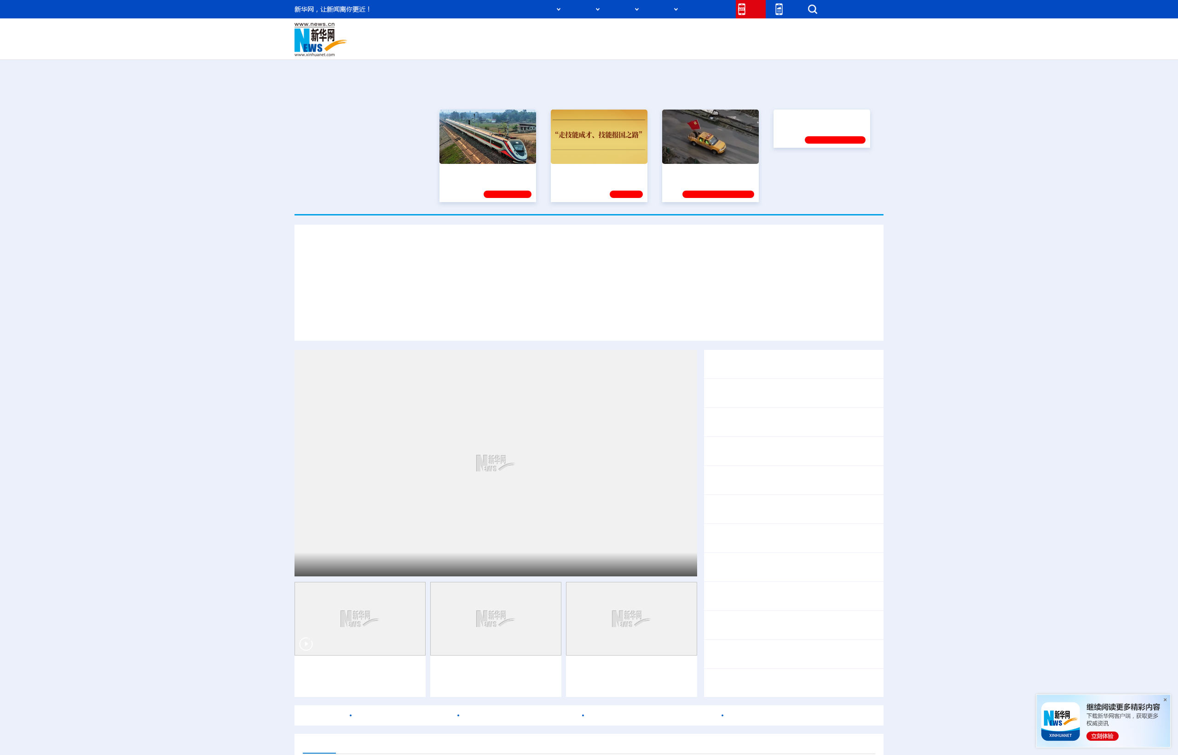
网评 (536, 33)
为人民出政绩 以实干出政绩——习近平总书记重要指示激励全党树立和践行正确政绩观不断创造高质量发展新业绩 (497, 323)
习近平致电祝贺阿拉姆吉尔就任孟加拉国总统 (782, 393)
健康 (749, 33)
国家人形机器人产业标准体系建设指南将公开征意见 (793, 567)
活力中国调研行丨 (466, 669)
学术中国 (553, 46)
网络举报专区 (867, 9)
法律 (842, 33)
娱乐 (720, 46)
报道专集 (849, 92)
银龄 (602, 46)
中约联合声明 (850, 364)
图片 (811, 33)
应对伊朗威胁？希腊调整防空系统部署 (652, 715)
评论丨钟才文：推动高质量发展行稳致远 (775, 480)
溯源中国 (624, 46)
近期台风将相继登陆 (764, 590)
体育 (702, 33)
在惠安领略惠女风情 (508, 684)
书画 (733, 33)
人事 (489, 33)
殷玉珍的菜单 (781, 625)
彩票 (705, 46)
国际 (504, 33)
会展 (690, 46)
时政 (474, 33)
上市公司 (836, 46)
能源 (675, 46)
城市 (645, 46)
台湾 (567, 33)
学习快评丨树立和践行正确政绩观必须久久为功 (766, 323)
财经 (520, 33)
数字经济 (525, 46)
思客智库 (589, 33)
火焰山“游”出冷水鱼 (332, 669)
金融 (424, 46)
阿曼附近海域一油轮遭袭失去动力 (520, 715)
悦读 (750, 46)
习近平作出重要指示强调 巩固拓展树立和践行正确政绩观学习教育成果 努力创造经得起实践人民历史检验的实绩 (589, 272)
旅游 (660, 46)
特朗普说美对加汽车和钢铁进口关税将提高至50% (790, 677)
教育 (640, 33)
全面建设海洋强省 (804, 171)
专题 (858, 323)
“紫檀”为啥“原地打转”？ (836, 590)
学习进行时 (433, 33)
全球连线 (618, 33)
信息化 (500, 46)
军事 (764, 33)
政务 (826, 33)
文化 (717, 33)
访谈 (780, 33)
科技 (655, 33)
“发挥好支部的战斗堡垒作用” (708, 171)
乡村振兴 (581, 46)
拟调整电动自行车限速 (828, 451)
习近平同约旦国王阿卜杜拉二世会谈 (380, 564)
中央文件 (865, 33)
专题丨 (720, 590)
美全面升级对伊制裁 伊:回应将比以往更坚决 (802, 654)
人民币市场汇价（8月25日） (403, 715)
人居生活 (476, 46)
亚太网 (811, 46)
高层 (458, 33)
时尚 (735, 46)
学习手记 (626, 194)
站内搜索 (829, 9)
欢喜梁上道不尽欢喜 (838, 625)
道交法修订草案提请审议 (749, 451)
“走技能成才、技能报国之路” (596, 171)
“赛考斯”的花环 (733, 625)
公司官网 (365, 39)
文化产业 (864, 46)
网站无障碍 (712, 9)
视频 (796, 33)
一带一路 (787, 46)
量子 (686, 33)
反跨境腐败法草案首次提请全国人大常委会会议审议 (793, 422)
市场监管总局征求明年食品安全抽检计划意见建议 (790, 509)
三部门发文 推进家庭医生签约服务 (765, 538)
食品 (454, 46)
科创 (670, 33)
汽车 (439, 46)
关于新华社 (505, 9)
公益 (765, 46)
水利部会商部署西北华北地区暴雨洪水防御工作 (786, 602)
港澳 (551, 33)
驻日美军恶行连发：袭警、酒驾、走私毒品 (799, 715)
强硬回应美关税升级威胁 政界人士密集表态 (790, 689)
